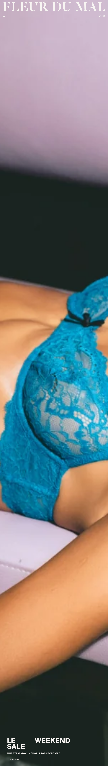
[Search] (100, 16)
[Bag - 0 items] (104, 16)
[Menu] (4, 16)
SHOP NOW (14, 759)
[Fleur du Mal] (54, 6)
